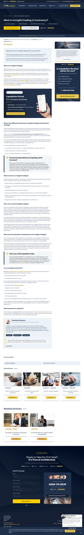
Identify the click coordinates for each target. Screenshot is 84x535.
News (55, 523)
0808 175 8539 (57, 484)
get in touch (42, 312)
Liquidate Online (32, 5)
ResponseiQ (66, 530)
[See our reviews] (47, 28)
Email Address (17, 480)
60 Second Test (75, 5)
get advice (32, 83)
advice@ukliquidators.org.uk (13, 524)
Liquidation (22, 5)
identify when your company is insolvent (19, 271)
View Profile (9, 346)
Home (5, 15)
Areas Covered (60, 523)
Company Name (16, 486)
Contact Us (52, 5)
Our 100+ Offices (64, 5)
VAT (11, 195)
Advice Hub (42, 5)
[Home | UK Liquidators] (9, 6)
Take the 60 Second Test (11, 28)
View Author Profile (66, 59)
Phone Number (16, 493)
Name (14, 473)
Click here (22, 262)
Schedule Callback (72, 528)
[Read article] (16, 427)
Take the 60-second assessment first (57, 495)
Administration (16, 74)
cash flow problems (18, 285)
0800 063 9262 (33, 28)
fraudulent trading (23, 80)
